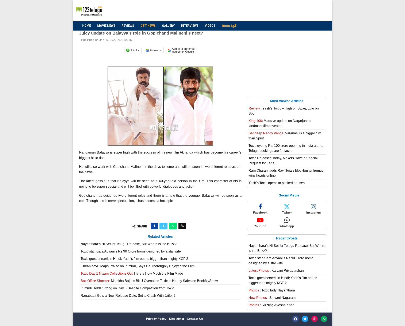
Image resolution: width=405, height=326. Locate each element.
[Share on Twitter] (163, 226)
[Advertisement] (249, 10)
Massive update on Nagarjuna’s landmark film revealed (279, 123)
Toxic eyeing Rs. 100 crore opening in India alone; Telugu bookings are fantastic (285, 148)
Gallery (168, 25)
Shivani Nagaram (272, 297)
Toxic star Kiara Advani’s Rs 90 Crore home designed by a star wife (131, 251)
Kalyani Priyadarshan (276, 270)
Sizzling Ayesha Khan (271, 305)
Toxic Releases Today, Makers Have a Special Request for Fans (283, 160)
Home (86, 25)
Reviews (128, 25)
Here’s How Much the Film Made (132, 273)
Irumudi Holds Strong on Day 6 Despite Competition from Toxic (127, 288)
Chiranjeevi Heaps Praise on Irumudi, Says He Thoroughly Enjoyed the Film (137, 266)
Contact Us (195, 318)
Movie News (106, 25)
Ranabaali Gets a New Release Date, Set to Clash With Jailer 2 (128, 295)
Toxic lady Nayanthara (271, 290)
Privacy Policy (156, 318)
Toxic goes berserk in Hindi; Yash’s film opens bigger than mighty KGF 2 (134, 259)
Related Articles (160, 236)
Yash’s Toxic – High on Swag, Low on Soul (283, 111)
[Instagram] (314, 319)
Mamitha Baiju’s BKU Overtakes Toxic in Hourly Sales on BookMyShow (149, 281)
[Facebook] (295, 319)
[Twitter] (305, 319)
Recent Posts (287, 238)
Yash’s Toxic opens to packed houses (276, 183)
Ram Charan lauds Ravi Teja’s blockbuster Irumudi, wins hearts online (286, 173)
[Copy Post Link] (182, 226)
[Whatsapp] (324, 319)
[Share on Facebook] (154, 226)
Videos (210, 25)
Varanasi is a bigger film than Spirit (284, 135)
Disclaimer (177, 318)
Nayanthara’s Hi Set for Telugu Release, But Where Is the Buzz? (129, 244)
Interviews (189, 25)
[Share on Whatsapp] (173, 226)
